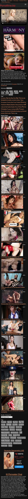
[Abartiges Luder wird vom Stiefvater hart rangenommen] (14, 139)
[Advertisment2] (14, 61)
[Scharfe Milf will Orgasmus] (14, 264)
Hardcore (4, 105)
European (4, 102)
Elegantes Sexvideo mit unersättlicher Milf (11, 334)
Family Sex (10, 102)
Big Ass (11, 91)
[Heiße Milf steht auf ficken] (14, 202)
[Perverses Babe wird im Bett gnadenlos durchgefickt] (14, 296)
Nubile (9, 107)
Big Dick (13, 98)
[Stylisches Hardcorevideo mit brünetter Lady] (14, 388)
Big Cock (16, 91)
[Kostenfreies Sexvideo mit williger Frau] (14, 249)
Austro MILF (9, 0)
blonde (2, 93)
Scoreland (8, 111)
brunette (8, 100)
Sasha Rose (9, 88)
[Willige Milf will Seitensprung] (14, 342)
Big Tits (20, 91)
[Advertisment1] (14, 43)
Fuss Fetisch (17, 102)
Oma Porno (22, 107)
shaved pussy (17, 443)
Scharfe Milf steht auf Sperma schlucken (10, 319)
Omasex (4, 109)
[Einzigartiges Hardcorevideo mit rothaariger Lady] (14, 372)
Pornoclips (16, 0)
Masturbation (11, 105)
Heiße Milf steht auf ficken (7, 209)
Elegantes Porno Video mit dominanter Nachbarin (12, 194)
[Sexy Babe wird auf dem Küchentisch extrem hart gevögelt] (14, 123)
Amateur (3, 98)
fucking (11, 93)
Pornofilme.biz (7, 5)
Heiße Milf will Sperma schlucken (9, 179)
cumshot (14, 100)
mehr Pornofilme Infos (6, 81)
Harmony (11, 94)
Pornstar (16, 93)
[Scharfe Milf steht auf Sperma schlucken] (14, 311)
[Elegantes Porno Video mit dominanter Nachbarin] (14, 186)
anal (7, 91)
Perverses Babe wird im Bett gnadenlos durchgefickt (13, 304)
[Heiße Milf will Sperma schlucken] (14, 171)
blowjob (7, 93)
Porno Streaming (5, 2)
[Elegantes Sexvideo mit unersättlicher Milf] (14, 327)
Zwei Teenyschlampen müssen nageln (10, 241)
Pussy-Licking (11, 109)
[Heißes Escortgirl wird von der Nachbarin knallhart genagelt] (14, 280)
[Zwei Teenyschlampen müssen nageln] (14, 234)
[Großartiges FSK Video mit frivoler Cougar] (14, 156)
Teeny (13, 113)
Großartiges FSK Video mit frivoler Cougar (11, 163)
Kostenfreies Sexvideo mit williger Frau (10, 256)
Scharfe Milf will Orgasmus (7, 272)
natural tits (4, 107)
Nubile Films (14, 107)
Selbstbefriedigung (16, 111)
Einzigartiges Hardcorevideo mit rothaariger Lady (12, 380)
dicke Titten (20, 100)
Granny (23, 102)
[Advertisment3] (14, 218)
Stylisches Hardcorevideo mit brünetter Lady (11, 395)
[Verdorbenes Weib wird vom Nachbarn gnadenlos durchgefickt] (14, 403)
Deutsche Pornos (23, 0)
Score (2, 111)
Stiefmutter (8, 113)
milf (24, 104)
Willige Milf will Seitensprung (8, 349)
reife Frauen (20, 109)
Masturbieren (19, 104)
